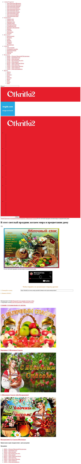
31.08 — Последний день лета (15, 60)
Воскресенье (10, 44)
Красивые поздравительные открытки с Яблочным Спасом (21, 218)
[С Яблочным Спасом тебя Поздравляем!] (28, 392)
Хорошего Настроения (13, 27)
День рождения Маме (13, 14)
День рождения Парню (13, 7)
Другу (8, 73)
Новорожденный (11, 50)
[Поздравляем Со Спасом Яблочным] (28, 436)
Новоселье (10, 52)
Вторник (9, 37)
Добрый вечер (11, 23)
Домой (2, 218)
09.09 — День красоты (13, 64)
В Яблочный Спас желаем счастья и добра (22, 301)
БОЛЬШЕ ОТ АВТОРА (19, 305)
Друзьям (9, 77)
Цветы (9, 72)
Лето (8, 80)
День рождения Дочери (13, 12)
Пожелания (10, 32)
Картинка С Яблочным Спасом (12, 350)
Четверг (9, 40)
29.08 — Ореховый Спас (13, 57)
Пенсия (9, 53)
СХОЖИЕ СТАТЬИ (6, 305)
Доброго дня (10, 20)
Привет (9, 29)
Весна (8, 79)
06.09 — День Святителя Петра (15, 63)
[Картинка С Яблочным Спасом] (28, 347)
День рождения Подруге (13, 9)
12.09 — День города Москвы (15, 66)
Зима (8, 83)
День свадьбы (10, 47)
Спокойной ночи (11, 26)
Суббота (9, 43)
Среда (8, 39)
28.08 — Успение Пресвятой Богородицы (18, 56)
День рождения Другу (13, 10)
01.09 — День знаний (13, 62)
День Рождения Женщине (14, 3)
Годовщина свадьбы (12, 49)
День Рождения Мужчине (14, 4)
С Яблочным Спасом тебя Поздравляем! (15, 395)
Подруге (9, 74)
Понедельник (10, 36)
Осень (8, 82)
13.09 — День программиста (14, 69)
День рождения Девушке (13, 6)
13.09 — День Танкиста (13, 67)
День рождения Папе (12, 16)
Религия (9, 33)
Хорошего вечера (11, 24)
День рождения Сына (13, 13)
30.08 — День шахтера (13, 59)
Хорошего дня (11, 22)
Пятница (9, 42)
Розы (8, 76)
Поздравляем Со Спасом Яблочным (13, 439)
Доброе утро (10, 19)
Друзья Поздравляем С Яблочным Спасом (22, 302)
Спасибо (9, 30)
